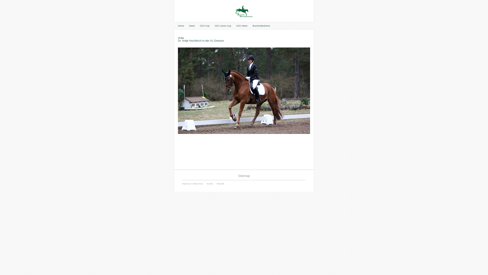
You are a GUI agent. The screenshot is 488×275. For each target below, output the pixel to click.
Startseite (220, 184)
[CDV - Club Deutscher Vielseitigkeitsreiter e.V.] (244, 9)
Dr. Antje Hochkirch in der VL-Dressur (201, 40)
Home (181, 26)
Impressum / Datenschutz (192, 184)
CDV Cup (205, 26)
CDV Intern (242, 26)
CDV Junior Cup (223, 26)
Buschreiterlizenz (261, 26)
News (192, 26)
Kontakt (210, 184)
